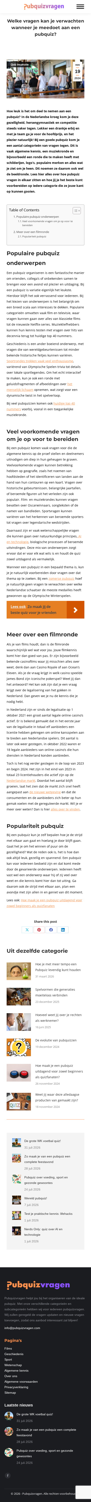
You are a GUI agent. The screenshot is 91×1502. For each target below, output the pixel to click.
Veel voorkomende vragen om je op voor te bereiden (47, 223)
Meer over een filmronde (32, 232)
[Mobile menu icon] (80, 7)
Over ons (10, 1376)
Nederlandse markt (21, 780)
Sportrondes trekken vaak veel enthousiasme (40, 361)
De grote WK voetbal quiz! (42, 1141)
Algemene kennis (16, 1370)
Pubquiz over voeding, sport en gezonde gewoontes (46, 1180)
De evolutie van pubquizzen (56, 1040)
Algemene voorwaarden (21, 1381)
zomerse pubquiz (61, 578)
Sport (8, 1359)
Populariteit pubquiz (34, 236)
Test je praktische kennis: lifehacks (48, 1213)
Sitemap (10, 1392)
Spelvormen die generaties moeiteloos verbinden (55, 992)
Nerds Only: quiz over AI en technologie (43, 1231)
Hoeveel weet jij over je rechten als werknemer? (58, 1018)
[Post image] (19, 971)
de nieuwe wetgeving (45, 792)
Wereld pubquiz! (35, 1198)
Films (8, 1348)
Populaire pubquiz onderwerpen (37, 217)
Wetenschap (13, 1365)
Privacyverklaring (16, 1387)
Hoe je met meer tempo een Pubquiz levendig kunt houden (58, 967)
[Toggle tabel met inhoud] (74, 210)
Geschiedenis (13, 1354)
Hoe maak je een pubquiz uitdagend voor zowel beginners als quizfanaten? (59, 1071)
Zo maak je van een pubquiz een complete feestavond (47, 1159)
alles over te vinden (65, 809)
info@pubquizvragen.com (22, 1328)
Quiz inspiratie (20, 64)
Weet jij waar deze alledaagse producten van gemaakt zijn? (57, 1097)
